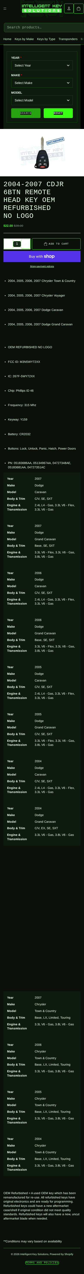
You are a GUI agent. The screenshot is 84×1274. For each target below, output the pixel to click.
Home (7, 39)
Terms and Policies (42, 1262)
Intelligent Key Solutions (34, 1254)
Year (15, 57)
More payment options (42, 266)
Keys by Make (24, 39)
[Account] (69, 8)
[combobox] (42, 65)
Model (16, 92)
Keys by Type (46, 39)
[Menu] (5, 9)
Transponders (68, 39)
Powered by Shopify (61, 1254)
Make (15, 75)
